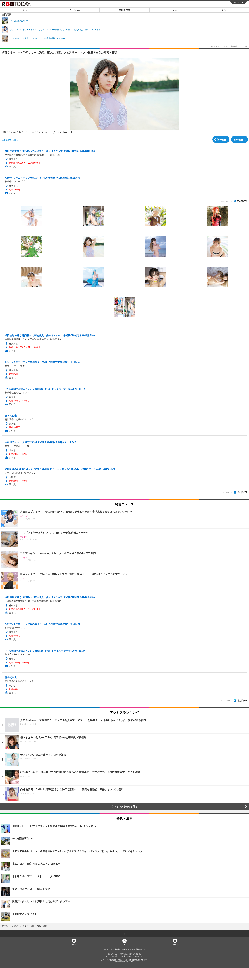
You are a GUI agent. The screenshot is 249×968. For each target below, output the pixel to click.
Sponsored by (226, 201)
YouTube (175, 944)
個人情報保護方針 (139, 949)
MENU (237, 2)
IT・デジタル (75, 10)
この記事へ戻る (10, 139)
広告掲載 (116, 949)
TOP (124, 934)
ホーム (25, 10)
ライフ (223, 10)
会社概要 (125, 949)
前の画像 (221, 139)
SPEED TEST (124, 10)
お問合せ (106, 949)
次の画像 (238, 139)
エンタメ (174, 10)
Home (74, 944)
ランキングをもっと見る (124, 806)
